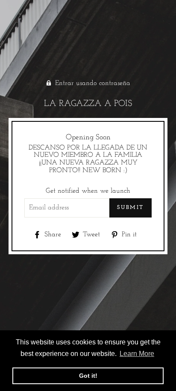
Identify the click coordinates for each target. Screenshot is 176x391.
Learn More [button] (137, 353)
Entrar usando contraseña (92, 83)
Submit (130, 207)
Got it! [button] (88, 375)
